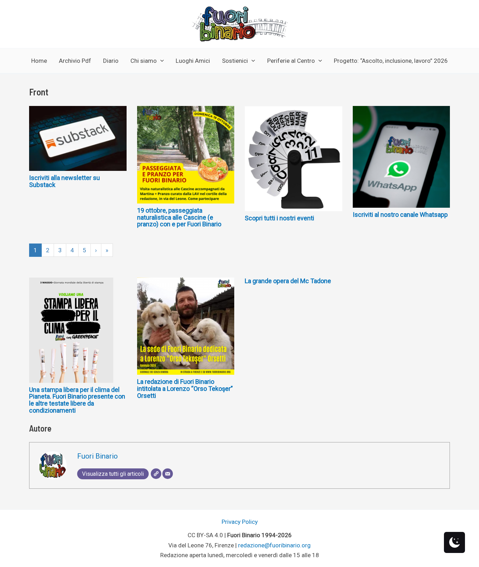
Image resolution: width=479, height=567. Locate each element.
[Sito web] (156, 473)
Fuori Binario (97, 456)
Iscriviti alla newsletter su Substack (64, 181)
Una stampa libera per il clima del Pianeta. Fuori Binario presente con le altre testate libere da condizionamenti (77, 400)
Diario (111, 60)
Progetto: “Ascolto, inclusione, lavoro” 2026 (391, 60)
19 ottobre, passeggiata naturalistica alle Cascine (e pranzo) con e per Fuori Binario (179, 217)
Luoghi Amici (193, 60)
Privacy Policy (240, 521)
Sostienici (235, 60)
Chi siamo (143, 60)
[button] (160, 60)
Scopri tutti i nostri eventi (279, 218)
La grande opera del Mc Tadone (288, 281)
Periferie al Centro (291, 60)
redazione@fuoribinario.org (274, 545)
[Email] (167, 473)
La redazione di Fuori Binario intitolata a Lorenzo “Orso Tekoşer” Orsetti (185, 388)
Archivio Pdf (75, 60)
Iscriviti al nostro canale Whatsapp (400, 214)
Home (39, 60)
